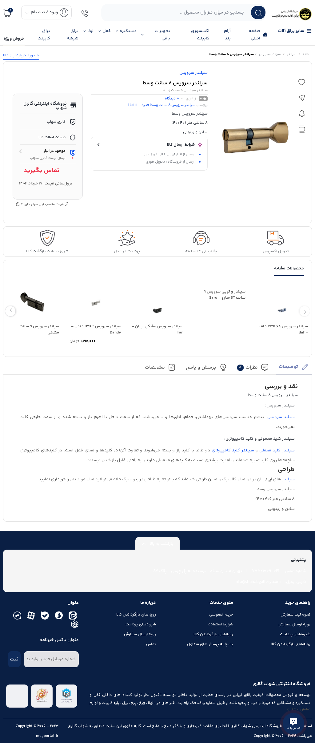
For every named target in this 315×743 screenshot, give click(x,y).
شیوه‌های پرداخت (295, 634)
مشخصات (155, 367)
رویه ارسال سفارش (294, 624)
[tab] (294, 368)
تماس (151, 644)
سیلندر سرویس (270, 54)
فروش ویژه (14, 38)
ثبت (14, 659)
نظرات (248, 367)
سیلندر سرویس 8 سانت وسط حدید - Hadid (161, 105)
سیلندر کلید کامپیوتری (233, 450)
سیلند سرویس (281, 417)
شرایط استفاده (220, 624)
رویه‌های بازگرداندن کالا (290, 644)
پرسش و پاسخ (201, 367)
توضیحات (288, 367)
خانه (306, 54)
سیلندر (291, 54)
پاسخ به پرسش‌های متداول (210, 644)
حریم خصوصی (221, 615)
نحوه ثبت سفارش (295, 615)
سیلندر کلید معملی (277, 450)
